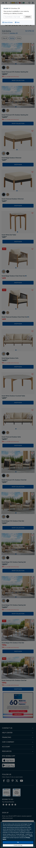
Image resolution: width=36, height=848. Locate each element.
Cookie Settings (18, 845)
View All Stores (8, 22)
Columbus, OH (15, 8)
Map (18, 22)
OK (18, 842)
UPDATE (27, 17)
